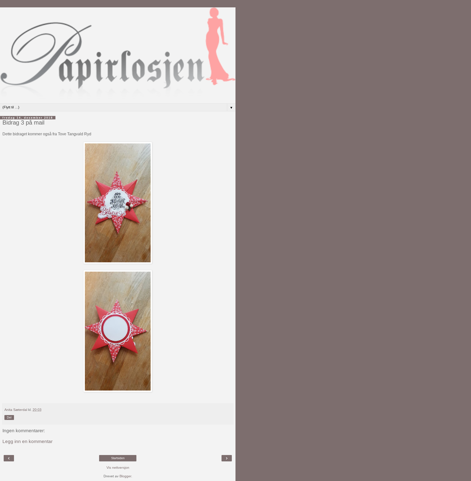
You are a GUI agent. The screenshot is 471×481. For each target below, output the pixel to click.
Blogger (125, 476)
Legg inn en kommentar (27, 441)
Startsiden (118, 458)
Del (9, 417)
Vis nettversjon (117, 467)
